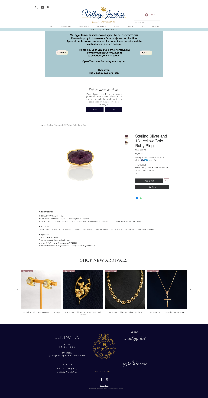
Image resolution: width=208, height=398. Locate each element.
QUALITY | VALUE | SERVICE (103, 22)
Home (42, 125)
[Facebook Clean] (101, 379)
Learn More (153, 160)
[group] (104, 293)
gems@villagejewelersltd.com (104, 52)
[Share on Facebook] (136, 198)
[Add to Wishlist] (166, 180)
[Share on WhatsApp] (141, 198)
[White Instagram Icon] (106, 379)
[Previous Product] (17, 289)
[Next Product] (190, 289)
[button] (84, 27)
